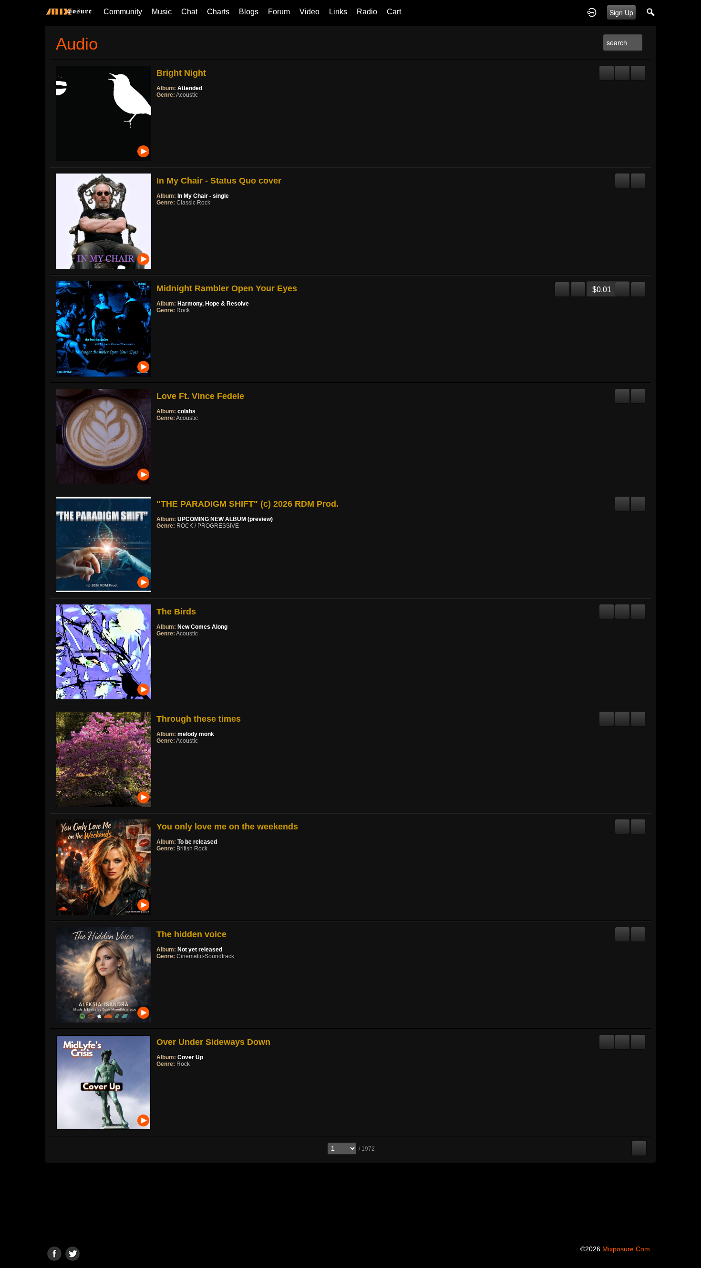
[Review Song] (606, 69)
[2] (164, 108)
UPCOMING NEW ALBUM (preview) (225, 519)
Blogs (248, 12)
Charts (218, 12)
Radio (367, 12)
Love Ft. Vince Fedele (200, 396)
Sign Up (621, 12)
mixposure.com (626, 1249)
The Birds (176, 611)
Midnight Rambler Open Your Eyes (226, 288)
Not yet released (199, 949)
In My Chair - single (203, 196)
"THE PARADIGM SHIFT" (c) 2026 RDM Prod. (247, 504)
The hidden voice (191, 934)
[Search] (651, 12)
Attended (189, 88)
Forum (279, 12)
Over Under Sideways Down (213, 1042)
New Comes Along (202, 627)
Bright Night (181, 73)
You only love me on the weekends (227, 826)
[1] (160, 108)
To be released (197, 842)
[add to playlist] (622, 69)
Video (309, 12)
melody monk (195, 734)
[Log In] (592, 12)
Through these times (198, 719)
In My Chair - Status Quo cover (218, 180)
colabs (186, 411)
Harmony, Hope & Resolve (213, 303)
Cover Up (190, 1057)
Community (122, 12)
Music (162, 12)
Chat (189, 12)
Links (338, 12)
